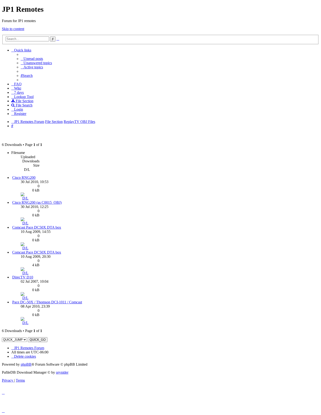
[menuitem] (32, 59)
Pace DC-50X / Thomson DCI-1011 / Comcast (47, 302)
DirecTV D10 (22, 277)
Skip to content (13, 29)
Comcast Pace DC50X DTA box (36, 227)
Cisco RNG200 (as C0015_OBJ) (37, 202)
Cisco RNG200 (23, 178)
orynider (62, 372)
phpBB (26, 364)
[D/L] (25, 198)
